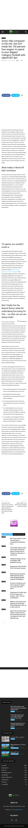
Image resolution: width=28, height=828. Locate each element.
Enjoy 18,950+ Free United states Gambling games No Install (20, 504)
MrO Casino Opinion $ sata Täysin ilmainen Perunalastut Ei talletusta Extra (18, 708)
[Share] (16, 820)
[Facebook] (12, 820)
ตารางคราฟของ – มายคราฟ (17, 737)
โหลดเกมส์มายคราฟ (14, 748)
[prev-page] (3, 622)
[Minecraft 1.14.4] (5, 754)
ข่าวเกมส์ (3, 38)
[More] (22, 95)
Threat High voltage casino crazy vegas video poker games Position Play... (17, 716)
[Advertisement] (14, 15)
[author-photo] (14, 526)
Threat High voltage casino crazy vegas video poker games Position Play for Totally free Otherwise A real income (18, 551)
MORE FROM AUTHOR (19, 534)
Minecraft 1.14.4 (15, 752)
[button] (2, 32)
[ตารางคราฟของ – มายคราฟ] (5, 739)
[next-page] (5, 622)
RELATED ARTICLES (7, 534)
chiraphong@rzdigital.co (17, 809)
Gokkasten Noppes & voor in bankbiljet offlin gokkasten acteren (18, 560)
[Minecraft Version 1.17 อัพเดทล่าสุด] (5, 746)
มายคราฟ (12, 738)
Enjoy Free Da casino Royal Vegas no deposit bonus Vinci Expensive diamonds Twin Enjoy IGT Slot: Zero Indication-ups (18, 614)
